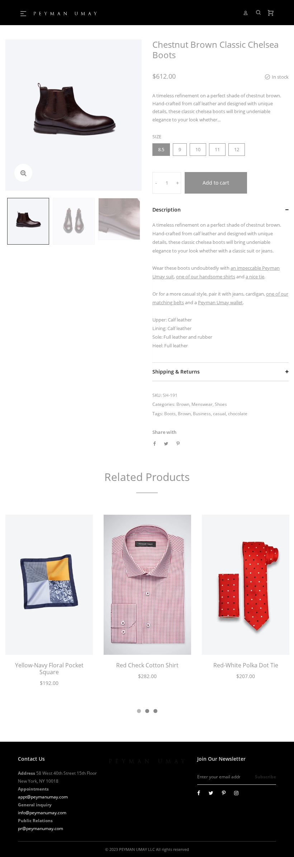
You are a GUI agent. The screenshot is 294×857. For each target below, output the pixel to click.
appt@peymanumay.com (43, 797)
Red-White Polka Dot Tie (245, 665)
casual (219, 414)
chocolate (237, 414)
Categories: (163, 404)
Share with (164, 432)
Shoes (221, 404)
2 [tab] (147, 711)
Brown (182, 404)
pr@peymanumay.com (40, 828)
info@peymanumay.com (42, 813)
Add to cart (216, 182)
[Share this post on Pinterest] (178, 443)
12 (236, 149)
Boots (170, 414)
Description (166, 209)
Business (202, 414)
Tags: (157, 414)
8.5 (161, 149)
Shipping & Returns (176, 371)
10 (197, 149)
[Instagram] (236, 792)
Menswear (202, 404)
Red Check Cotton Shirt (147, 665)
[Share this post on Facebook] (154, 443)
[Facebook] (198, 792)
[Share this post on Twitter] (166, 443)
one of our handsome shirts (205, 276)
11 (217, 149)
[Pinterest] (224, 792)
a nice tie (255, 276)
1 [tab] (139, 711)
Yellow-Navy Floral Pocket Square (49, 668)
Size (156, 136)
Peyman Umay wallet (220, 302)
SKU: (157, 395)
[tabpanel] (49, 605)
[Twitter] (211, 792)
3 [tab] (155, 711)
